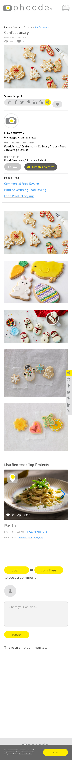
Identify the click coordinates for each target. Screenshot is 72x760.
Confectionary (42, 27)
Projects (28, 27)
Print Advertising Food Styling (25, 190)
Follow (12, 166)
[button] (63, 494)
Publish (16, 634)
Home (7, 27)
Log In (17, 570)
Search (16, 27)
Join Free (48, 570)
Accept (55, 752)
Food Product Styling (19, 196)
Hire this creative (42, 166)
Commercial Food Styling (21, 183)
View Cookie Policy (26, 754)
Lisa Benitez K (37, 532)
